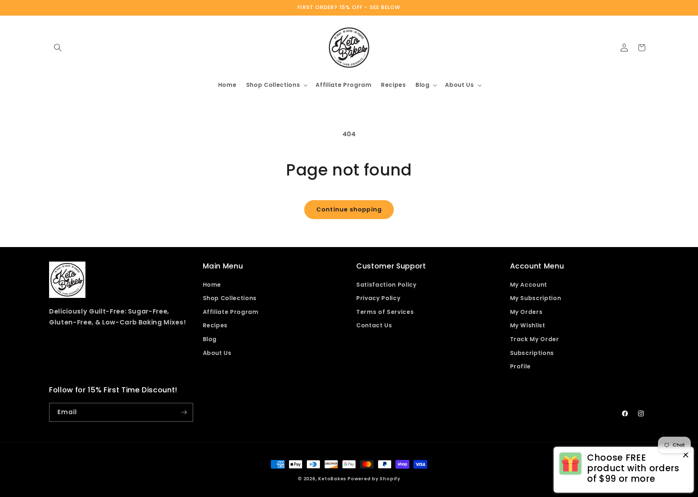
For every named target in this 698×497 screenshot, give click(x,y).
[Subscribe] (184, 412)
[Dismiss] (685, 455)
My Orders (526, 312)
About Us (217, 353)
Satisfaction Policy (386, 284)
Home (212, 284)
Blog (210, 339)
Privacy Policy (378, 298)
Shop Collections (230, 298)
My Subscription (535, 298)
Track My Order (534, 339)
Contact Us (374, 325)
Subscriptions (532, 353)
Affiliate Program (230, 312)
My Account (528, 284)
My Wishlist (527, 325)
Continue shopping (349, 209)
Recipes (215, 325)
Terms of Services (385, 312)
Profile (520, 366)
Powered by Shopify (374, 479)
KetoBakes (332, 479)
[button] (58, 47)
